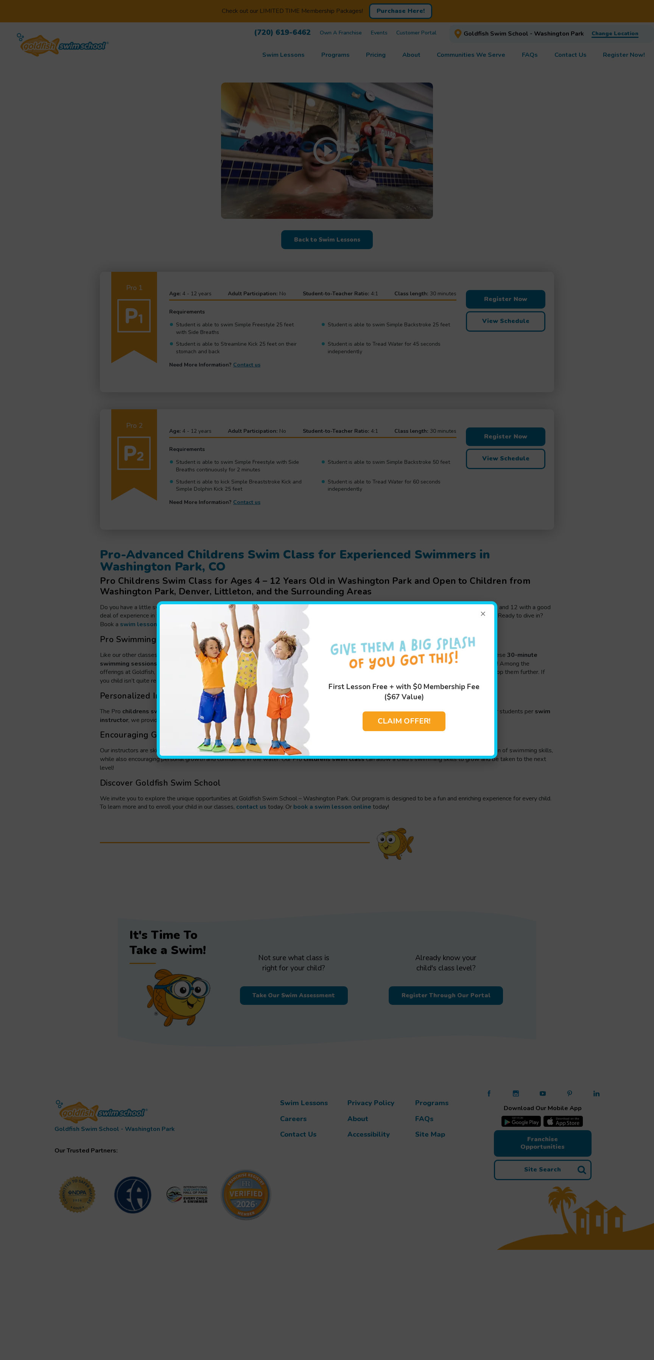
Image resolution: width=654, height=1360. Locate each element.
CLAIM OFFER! (404, 721)
